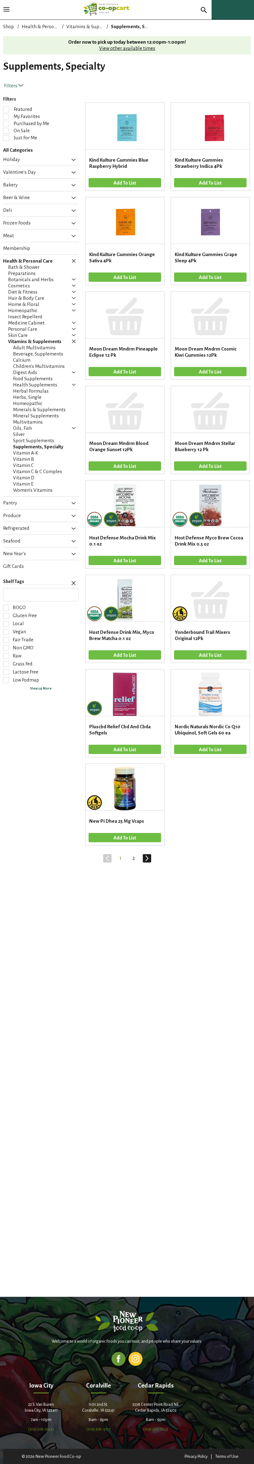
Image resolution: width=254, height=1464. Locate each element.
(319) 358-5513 (98, 1429)
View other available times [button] (127, 48)
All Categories (18, 150)
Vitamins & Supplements (93, 26)
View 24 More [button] (41, 688)
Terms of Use (227, 1456)
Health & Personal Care (46, 26)
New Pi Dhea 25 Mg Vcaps (116, 821)
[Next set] (146, 858)
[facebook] (118, 1358)
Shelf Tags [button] (13, 581)
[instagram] (135, 1358)
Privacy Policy (196, 1456)
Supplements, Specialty (136, 26)
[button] (72, 160)
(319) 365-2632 (155, 1429)
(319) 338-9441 (41, 1429)
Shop (8, 26)
